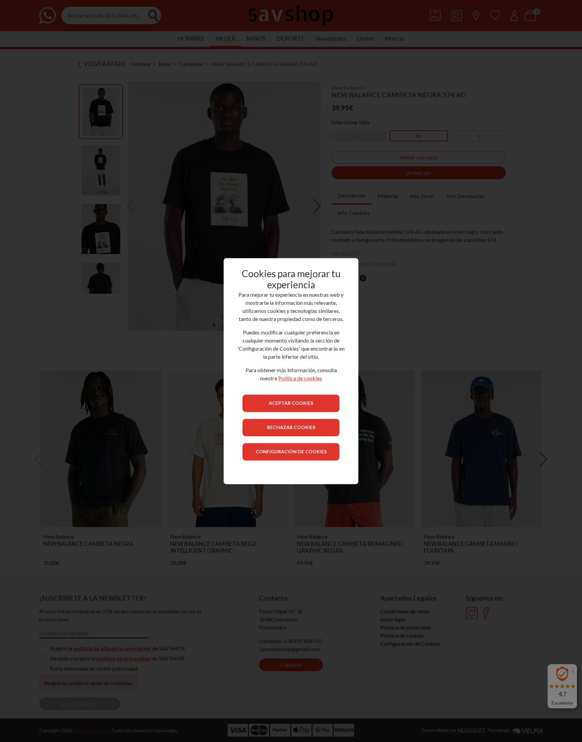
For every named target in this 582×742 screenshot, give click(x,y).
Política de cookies (300, 378)
